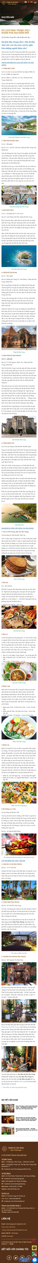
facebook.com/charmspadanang (14, 1184)
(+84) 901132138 (28, 1162)
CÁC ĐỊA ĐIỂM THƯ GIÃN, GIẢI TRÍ (13, 861)
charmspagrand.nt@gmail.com (16, 1224)
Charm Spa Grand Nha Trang (10, 1027)
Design (10, 1244)
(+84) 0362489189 (15, 1198)
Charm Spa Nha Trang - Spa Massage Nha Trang (10, 3)
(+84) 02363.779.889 (15, 1186)
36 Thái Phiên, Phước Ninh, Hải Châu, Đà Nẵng (20, 1176)
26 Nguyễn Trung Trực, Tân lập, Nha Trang (19, 1164)
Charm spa (22, 1081)
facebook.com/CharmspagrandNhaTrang (17, 1169)
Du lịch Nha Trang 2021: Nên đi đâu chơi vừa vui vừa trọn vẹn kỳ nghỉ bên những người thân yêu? (18, 45)
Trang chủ (5, 21)
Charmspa (14, 1233)
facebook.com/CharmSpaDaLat (14, 1201)
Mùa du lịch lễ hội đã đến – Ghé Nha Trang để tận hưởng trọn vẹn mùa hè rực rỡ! (26, 1130)
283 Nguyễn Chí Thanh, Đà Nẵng (16, 1181)
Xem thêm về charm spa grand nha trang (15, 1087)
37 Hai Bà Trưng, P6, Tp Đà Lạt (15, 1196)
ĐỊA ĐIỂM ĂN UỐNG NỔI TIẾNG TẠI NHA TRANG (18, 528)
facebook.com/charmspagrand (14, 1179)
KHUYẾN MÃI (15, 21)
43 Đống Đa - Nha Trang (13, 1162)
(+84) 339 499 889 (13, 1212)
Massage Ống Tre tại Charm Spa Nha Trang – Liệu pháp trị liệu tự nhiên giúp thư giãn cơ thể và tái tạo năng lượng (26, 1119)
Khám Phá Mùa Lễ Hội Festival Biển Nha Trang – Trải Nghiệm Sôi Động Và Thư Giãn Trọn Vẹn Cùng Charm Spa (26, 1107)
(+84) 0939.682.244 (13, 1189)
